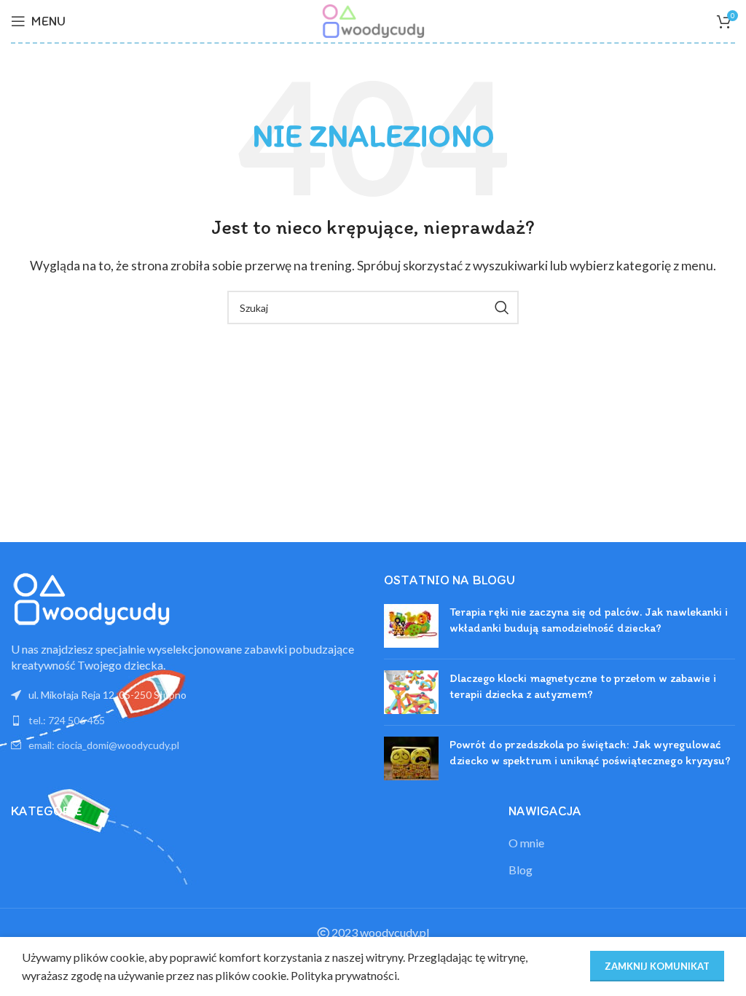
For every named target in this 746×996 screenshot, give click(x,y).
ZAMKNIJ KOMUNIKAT (657, 966)
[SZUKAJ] (502, 307)
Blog (521, 870)
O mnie (526, 843)
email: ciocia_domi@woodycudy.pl (103, 745)
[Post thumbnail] (411, 626)
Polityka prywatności (344, 975)
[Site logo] (373, 19)
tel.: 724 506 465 (66, 720)
